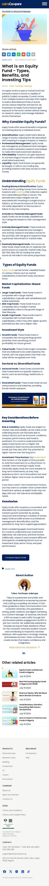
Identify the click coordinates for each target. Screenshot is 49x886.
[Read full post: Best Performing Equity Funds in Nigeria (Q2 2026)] (9, 685)
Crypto (6, 775)
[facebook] (4, 54)
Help (28, 757)
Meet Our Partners (11, 794)
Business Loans (9, 757)
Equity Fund (7, 60)
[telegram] (28, 54)
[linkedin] (14, 54)
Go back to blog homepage (16, 11)
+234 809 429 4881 (30, 847)
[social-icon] (5, 872)
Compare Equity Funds (15, 557)
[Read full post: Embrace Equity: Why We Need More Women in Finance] (9, 696)
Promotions (8, 779)
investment (40, 457)
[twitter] (9, 54)
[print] (33, 54)
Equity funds (8, 270)
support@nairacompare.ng (14, 854)
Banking (6, 762)
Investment (8, 766)
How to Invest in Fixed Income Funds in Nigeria (32, 719)
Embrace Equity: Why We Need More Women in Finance (33, 694)
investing (20, 192)
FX (4, 770)
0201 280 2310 (8, 849)
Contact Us (7, 799)
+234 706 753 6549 (11, 847)
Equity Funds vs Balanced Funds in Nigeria (30, 671)
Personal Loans (9, 753)
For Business (31, 753)
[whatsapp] (18, 54)
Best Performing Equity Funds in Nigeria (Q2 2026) (32, 682)
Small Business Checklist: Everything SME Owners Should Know (30, 707)
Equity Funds (35, 181)
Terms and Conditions (12, 810)
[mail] (23, 54)
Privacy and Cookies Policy (14, 814)
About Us (6, 790)
